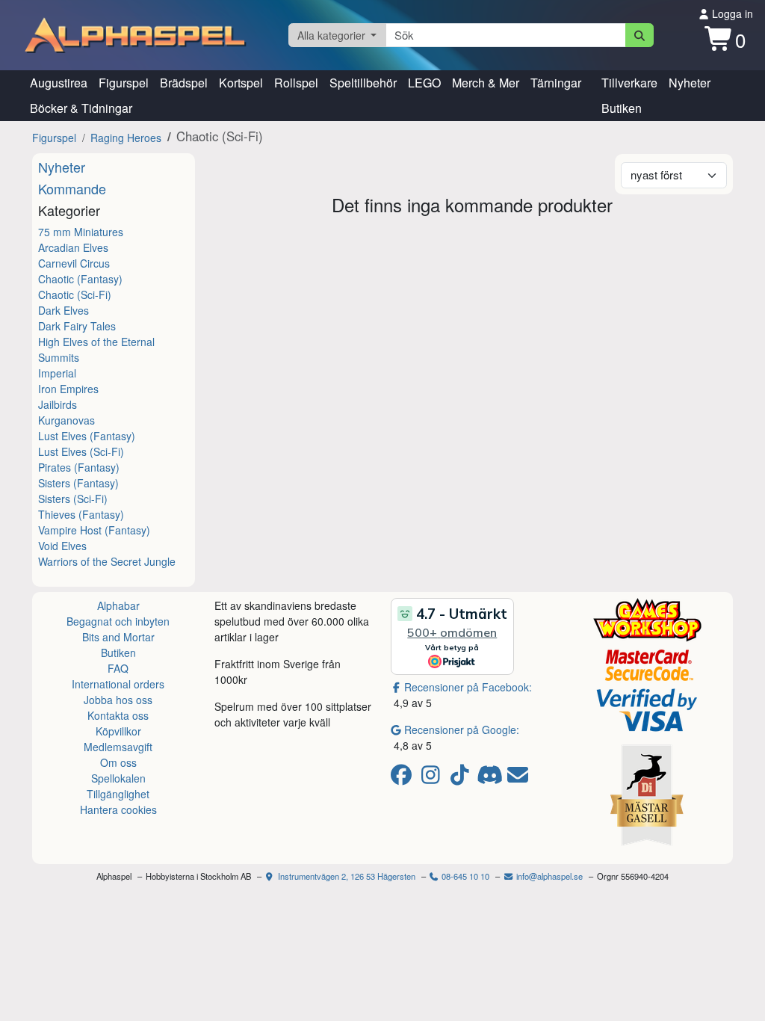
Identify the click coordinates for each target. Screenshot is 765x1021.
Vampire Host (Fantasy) (94, 529)
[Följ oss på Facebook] (404, 778)
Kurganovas (66, 420)
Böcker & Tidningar (81, 108)
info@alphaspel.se (548, 876)
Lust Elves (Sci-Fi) (81, 451)
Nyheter (689, 82)
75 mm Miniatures (80, 231)
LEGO (424, 82)
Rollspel (296, 82)
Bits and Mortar (118, 636)
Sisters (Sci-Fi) (73, 498)
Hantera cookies (118, 809)
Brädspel (184, 82)
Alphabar (118, 605)
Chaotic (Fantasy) (80, 278)
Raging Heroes (125, 137)
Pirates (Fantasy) (79, 467)
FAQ (118, 668)
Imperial (57, 372)
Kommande (72, 188)
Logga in (731, 13)
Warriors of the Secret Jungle (107, 561)
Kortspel (241, 82)
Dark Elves (63, 310)
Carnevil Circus (74, 263)
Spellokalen (118, 778)
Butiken (621, 108)
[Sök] (639, 35)
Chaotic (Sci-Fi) (74, 294)
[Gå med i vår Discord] (491, 778)
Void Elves (62, 545)
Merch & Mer (485, 82)
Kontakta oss (118, 715)
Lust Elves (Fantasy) (86, 435)
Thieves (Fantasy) (81, 514)
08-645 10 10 (464, 876)
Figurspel (124, 82)
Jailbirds (57, 404)
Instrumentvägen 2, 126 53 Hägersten (345, 876)
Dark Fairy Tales (77, 325)
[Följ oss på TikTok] (462, 778)
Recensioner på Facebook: (468, 686)
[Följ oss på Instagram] (433, 778)
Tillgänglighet (118, 793)
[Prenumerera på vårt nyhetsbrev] (517, 778)
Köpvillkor (118, 731)
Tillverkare (629, 82)
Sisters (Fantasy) (78, 482)
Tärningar (555, 82)
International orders (118, 683)
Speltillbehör (363, 82)
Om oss (118, 762)
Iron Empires (68, 388)
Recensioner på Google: (461, 729)
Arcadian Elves (73, 247)
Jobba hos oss (118, 699)
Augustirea (58, 82)
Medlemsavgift (118, 746)
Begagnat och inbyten (118, 621)
